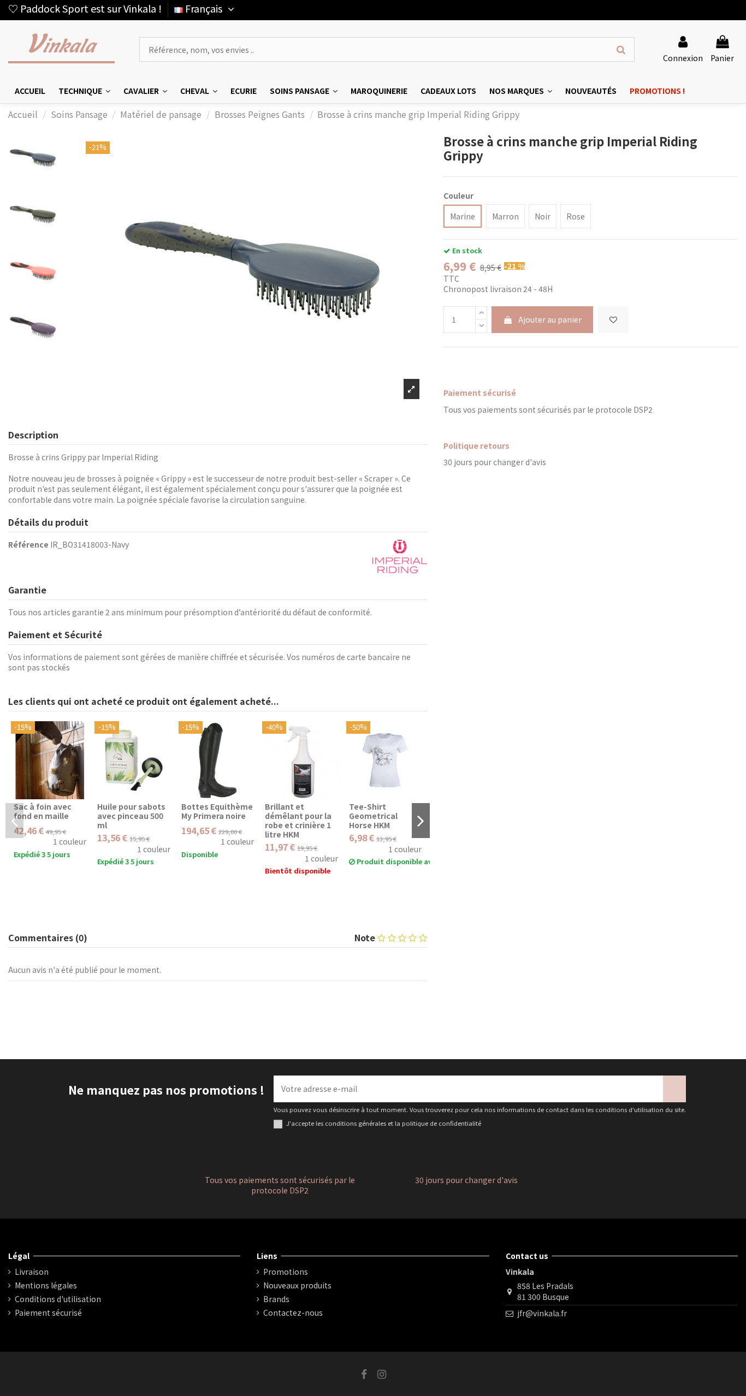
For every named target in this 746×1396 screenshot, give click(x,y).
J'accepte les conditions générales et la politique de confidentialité (383, 1123)
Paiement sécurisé (48, 1313)
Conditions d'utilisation (58, 1299)
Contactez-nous (293, 1313)
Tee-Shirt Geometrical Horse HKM (373, 815)
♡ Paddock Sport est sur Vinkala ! (85, 8)
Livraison (32, 1272)
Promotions (285, 1272)
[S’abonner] (674, 1089)
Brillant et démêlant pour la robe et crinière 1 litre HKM (298, 820)
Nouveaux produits (297, 1285)
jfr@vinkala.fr (542, 1313)
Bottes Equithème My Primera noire (217, 811)
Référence (28, 544)
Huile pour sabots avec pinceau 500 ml (131, 815)
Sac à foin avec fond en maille (43, 811)
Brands (276, 1299)
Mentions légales (46, 1285)
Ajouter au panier (550, 319)
